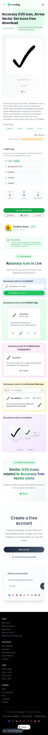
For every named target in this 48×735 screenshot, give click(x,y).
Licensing (5, 699)
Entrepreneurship (8, 652)
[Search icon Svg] (43, 4)
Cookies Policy (39, 716)
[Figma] (28, 595)
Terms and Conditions (11, 716)
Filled (20, 128)
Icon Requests (7, 692)
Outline (10, 128)
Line (40, 128)
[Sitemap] (32, 595)
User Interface (7, 646)
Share (25, 86)
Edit (37, 42)
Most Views (6, 629)
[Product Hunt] (35, 595)
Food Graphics (7, 656)
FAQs (4, 689)
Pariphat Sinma (21, 226)
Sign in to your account (17, 573)
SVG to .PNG (7, 669)
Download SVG (25, 210)
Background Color (15, 166)
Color (13, 161)
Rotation (11, 183)
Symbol (30, 128)
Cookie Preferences (14, 731)
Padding (11, 172)
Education (5, 649)
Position (11, 178)
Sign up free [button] (24, 549)
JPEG (25, 215)
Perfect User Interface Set (12, 636)
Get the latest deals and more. (20, 580)
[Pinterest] (20, 595)
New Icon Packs (8, 632)
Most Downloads (8, 626)
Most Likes (6, 623)
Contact (25, 371)
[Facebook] (9, 595)
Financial (5, 659)
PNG (11, 215)
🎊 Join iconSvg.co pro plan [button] (24, 557)
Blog (3, 696)
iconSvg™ (21, 712)
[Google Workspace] (39, 595)
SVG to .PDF (6, 679)
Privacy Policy (26, 716)
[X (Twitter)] (17, 595)
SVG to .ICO (6, 676)
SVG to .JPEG (7, 672)
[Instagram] (13, 595)
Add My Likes (25, 80)
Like (25, 92)
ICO (39, 215)
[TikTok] (24, 595)
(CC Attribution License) (19, 246)
